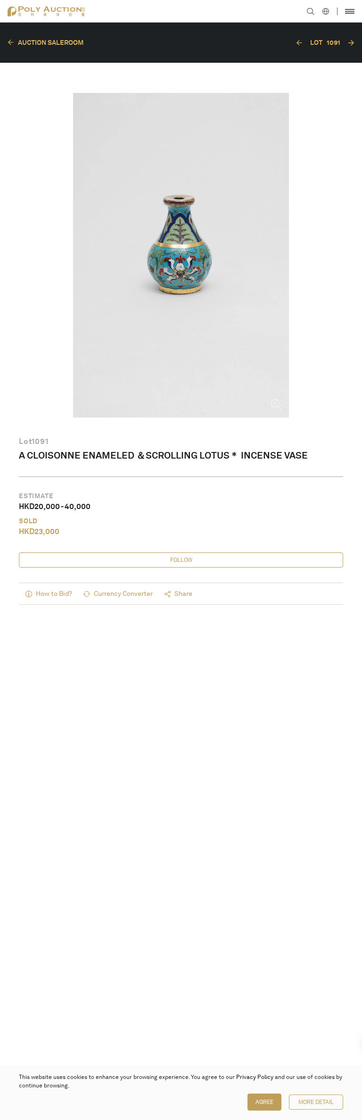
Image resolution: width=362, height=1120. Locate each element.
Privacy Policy (254, 1077)
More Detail (316, 1102)
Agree (264, 1102)
